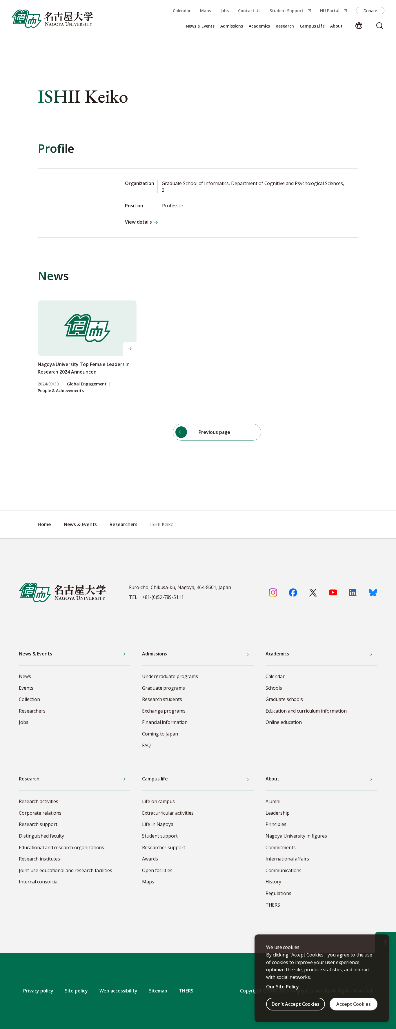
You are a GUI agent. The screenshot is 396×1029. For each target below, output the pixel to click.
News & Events (80, 524)
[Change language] (359, 25)
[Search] (379, 25)
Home (44, 524)
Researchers (123, 524)
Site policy (76, 991)
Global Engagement (87, 384)
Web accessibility (118, 991)
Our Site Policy (282, 986)
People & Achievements (61, 390)
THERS (186, 991)
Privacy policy (38, 991)
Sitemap (158, 991)
